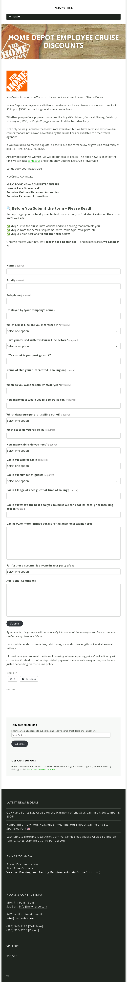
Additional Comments (21, 580)
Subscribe (20, 743)
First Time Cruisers (19, 868)
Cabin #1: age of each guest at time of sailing (42, 490)
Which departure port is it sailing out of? (38, 414)
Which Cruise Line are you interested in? (38, 325)
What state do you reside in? (30, 429)
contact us (34, 161)
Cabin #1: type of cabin (27, 459)
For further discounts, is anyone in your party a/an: (40, 565)
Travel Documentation (22, 864)
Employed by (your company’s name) (30, 310)
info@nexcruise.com (33, 906)
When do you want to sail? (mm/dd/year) (38, 385)
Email (15, 280)
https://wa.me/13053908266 (41, 769)
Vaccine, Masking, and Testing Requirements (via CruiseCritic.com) (53, 872)
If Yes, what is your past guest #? (28, 355)
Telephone (18, 295)
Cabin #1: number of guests (30, 475)
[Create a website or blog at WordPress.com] (7, 976)
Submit (14, 623)
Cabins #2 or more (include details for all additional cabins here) (49, 523)
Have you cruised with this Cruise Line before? (42, 340)
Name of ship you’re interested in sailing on (40, 370)
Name (15, 265)
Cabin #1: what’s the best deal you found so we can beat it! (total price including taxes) (59, 507)
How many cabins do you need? (32, 444)
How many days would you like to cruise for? (41, 400)
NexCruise (63, 7)
